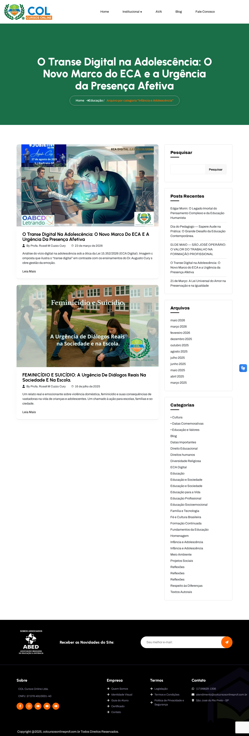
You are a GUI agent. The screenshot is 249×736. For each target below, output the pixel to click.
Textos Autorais (181, 592)
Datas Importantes (183, 442)
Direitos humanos (182, 454)
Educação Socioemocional (189, 504)
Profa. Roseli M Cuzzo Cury (48, 245)
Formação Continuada (186, 523)
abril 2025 (177, 376)
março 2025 (178, 382)
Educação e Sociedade (186, 479)
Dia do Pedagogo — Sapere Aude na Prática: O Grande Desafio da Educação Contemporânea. (197, 231)
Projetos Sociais (181, 560)
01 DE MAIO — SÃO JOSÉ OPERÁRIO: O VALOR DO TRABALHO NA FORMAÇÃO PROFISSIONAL (198, 249)
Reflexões (177, 567)
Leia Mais (29, 271)
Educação (96, 100)
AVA (159, 11)
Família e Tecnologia (184, 510)
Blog (178, 11)
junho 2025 (178, 364)
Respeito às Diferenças (186, 585)
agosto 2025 (179, 351)
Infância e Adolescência (186, 542)
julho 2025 (177, 357)
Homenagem (179, 535)
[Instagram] (28, 706)
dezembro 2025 (181, 339)
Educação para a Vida (185, 492)
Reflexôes (177, 573)
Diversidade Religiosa (185, 461)
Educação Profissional (185, 498)
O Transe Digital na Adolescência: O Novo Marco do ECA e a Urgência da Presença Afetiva (85, 236)
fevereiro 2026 (180, 332)
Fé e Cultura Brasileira (185, 517)
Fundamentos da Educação (189, 529)
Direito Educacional (184, 448)
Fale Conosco (205, 11)
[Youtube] (37, 706)
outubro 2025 (179, 345)
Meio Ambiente (181, 554)
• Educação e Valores (184, 429)
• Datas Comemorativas (186, 423)
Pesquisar (181, 152)
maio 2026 (177, 320)
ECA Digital (178, 467)
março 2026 (178, 326)
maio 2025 (177, 370)
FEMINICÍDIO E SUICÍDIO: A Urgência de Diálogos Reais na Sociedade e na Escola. (84, 377)
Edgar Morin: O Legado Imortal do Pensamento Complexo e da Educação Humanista (197, 213)
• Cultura (176, 417)
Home (104, 11)
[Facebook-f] (20, 706)
